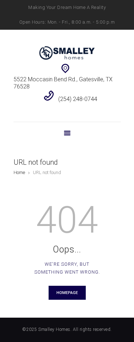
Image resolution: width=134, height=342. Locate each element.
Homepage (67, 292)
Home (19, 172)
